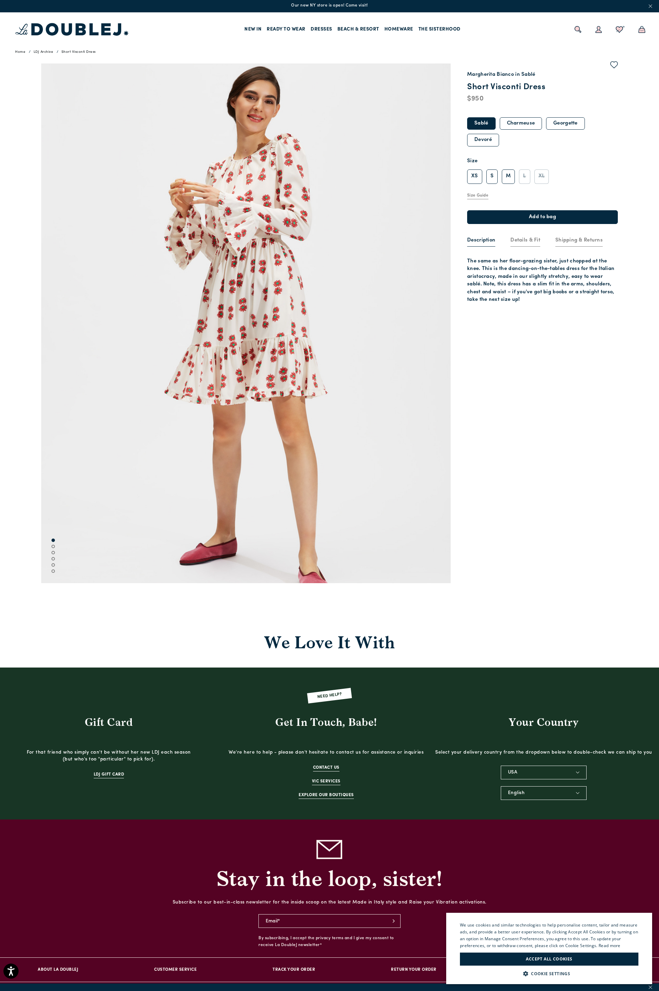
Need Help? (329, 695)
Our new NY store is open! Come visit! (329, 5)
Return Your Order (414, 970)
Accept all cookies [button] (549, 959)
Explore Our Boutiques (326, 795)
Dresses (321, 29)
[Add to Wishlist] (614, 66)
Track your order (294, 970)
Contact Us (326, 768)
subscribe (394, 921)
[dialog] (549, 948)
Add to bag (542, 217)
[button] (549, 973)
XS (474, 176)
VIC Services (326, 781)
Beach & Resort (358, 29)
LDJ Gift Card (109, 774)
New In (253, 29)
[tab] (481, 241)
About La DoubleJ (58, 970)
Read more (610, 945)
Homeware (398, 29)
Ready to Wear (286, 29)
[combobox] (544, 772)
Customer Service (175, 970)
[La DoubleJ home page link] (72, 29)
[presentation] (481, 240)
